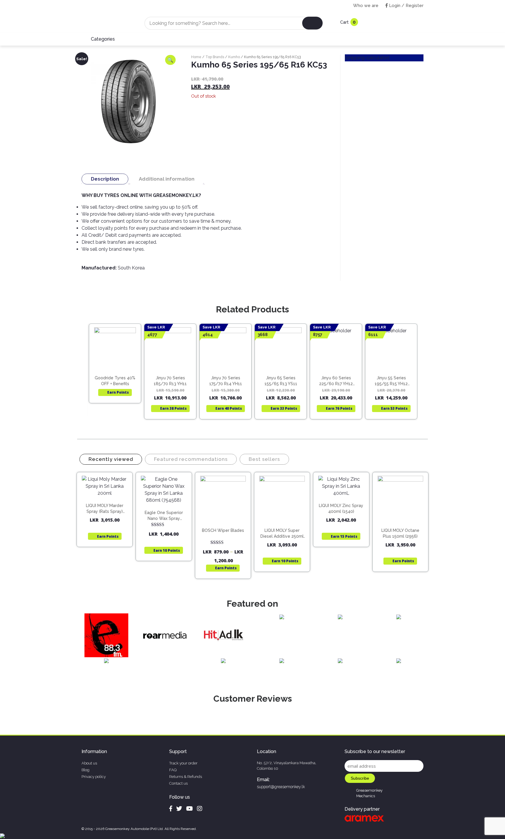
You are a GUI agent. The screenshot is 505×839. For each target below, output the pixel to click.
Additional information (166, 179)
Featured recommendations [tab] (191, 459)
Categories (103, 39)
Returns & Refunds (185, 776)
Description (105, 179)
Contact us (178, 783)
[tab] (105, 179)
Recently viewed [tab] (111, 459)
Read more (118, 356)
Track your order (183, 763)
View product (115, 369)
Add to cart (107, 502)
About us (89, 763)
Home (196, 57)
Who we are (365, 5)
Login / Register (405, 5)
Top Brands (214, 57)
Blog (85, 770)
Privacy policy (94, 776)
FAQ (173, 770)
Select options (225, 525)
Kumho (234, 57)
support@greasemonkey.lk (281, 786)
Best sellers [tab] (264, 459)
